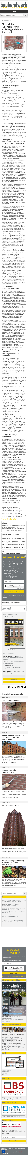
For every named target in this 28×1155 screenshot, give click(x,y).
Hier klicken (16, 587)
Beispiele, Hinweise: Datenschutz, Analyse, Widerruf (14, 596)
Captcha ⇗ (20, 588)
